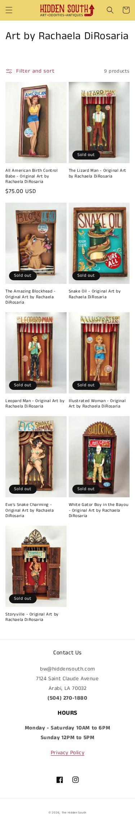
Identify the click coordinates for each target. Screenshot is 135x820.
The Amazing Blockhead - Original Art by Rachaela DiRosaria (30, 297)
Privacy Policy (67, 752)
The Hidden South (74, 813)
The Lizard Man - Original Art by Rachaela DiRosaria (97, 173)
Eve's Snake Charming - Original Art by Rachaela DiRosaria (29, 510)
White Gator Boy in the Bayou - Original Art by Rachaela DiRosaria (99, 510)
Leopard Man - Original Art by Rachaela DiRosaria (34, 403)
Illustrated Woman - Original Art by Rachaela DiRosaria (97, 403)
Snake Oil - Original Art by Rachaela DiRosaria (95, 294)
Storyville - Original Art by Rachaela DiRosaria (32, 617)
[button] (9, 10)
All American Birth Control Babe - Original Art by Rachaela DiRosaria (31, 176)
